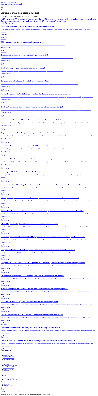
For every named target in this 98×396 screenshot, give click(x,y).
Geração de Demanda (8, 355)
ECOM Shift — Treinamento (10, 379)
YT (4, 389)
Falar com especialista (8, 385)
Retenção (32, 21)
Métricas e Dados (80, 19)
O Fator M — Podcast (8, 378)
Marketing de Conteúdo (62, 19)
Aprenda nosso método (6, 4)
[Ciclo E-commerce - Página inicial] (5, 1)
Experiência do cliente (22, 19)
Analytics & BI (6, 370)
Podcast (11, 2)
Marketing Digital (51, 19)
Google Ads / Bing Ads (8, 366)
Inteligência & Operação (8, 359)
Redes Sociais (25, 21)
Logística (43, 19)
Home (2, 2)
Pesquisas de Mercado (15, 21)
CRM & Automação (8, 369)
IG (1, 389)
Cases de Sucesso (7, 376)
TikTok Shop (6, 364)
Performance (5, 21)
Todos (2, 19)
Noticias (95, 19)
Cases (8, 2)
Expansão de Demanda (8, 358)
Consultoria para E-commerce (10, 365)
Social (40, 21)
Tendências (58, 21)
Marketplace (72, 19)
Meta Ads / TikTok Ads (8, 368)
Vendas (64, 21)
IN (2, 389)
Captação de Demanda (8, 356)
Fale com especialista (16, 4)
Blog (14, 2)
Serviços (5, 2)
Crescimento (12, 19)
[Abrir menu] (2, 6)
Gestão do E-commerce (34, 19)
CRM (6, 19)
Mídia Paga (88, 19)
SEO (37, 21)
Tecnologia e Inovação (49, 21)
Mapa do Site (6, 384)
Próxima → (10, 350)
